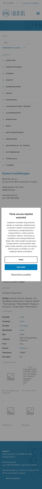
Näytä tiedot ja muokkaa (21, 274)
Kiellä (21, 260)
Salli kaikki (21, 267)
